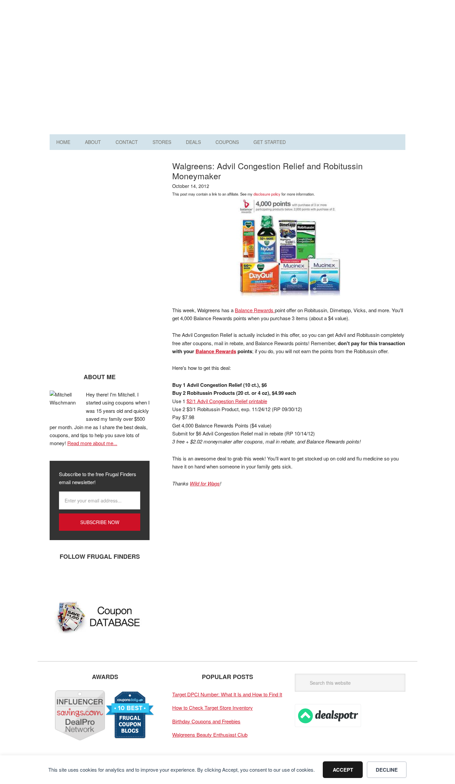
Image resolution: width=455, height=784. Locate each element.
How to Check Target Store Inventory (212, 707)
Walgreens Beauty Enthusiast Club (209, 734)
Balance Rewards (255, 310)
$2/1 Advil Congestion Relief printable (227, 400)
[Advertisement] (284, 69)
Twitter (78, 578)
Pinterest (98, 578)
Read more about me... (92, 442)
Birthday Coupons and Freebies (206, 721)
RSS (118, 578)
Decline (387, 769)
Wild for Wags (205, 483)
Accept (343, 769)
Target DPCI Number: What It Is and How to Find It (227, 694)
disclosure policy (266, 194)
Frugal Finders (87, 37)
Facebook (58, 578)
